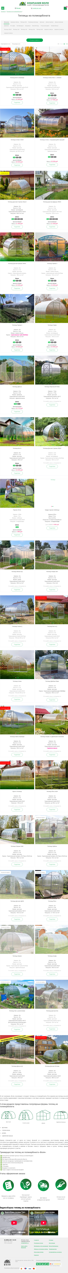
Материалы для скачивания (41, 1246)
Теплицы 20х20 (7, 29)
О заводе (36, 1240)
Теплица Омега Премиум (17, 736)
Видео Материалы (53, 1246)
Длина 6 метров (59, 22)
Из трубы (12, 25)
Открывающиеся (45, 25)
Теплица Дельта (17, 386)
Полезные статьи (38, 1243)
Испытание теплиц (38, 1252)
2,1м (17, 527)
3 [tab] (53, 136)
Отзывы (51, 1240)
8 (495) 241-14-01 (37, 8)
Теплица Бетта (17, 448)
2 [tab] (17, 321)
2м (12, 219)
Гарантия (36, 1255)
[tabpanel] (17, 61)
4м (14, 94)
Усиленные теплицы (33, 22)
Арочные (42, 22)
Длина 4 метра (49, 22)
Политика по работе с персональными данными (48, 1260)
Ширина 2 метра (48, 29)
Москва (18, 8)
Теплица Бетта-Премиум (17, 77)
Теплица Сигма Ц (17, 626)
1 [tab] (15, 198)
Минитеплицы (35, 25)
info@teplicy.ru (25, 1243)
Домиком (6, 25)
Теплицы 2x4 (16, 29)
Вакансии (23, 1247)
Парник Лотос (17, 510)
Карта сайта (24, 1246)
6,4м (19, 403)
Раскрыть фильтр (35, 40)
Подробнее (17, 102)
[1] (17, 123)
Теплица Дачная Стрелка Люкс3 (17, 202)
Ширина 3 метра (8, 33)
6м (17, 94)
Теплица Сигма (17, 681)
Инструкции (52, 1243)
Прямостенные (54, 25)
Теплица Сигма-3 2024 (17, 140)
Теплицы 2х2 (24, 29)
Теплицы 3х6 (32, 29)
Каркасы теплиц (15, 22)
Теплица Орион (17, 956)
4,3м (15, 403)
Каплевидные (20, 25)
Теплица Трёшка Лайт (17, 846)
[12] (17, 308)
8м (20, 94)
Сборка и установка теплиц (41, 1249)
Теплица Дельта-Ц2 (17, 1066)
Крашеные (27, 25)
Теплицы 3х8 (39, 29)
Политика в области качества (11, 1268)
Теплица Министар (17, 571)
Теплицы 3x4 (23, 22)
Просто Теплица (17, 791)
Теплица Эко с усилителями (17, 1011)
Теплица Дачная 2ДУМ (17, 901)
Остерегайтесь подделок (55, 1252)
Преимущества (53, 1249)
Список (61, 43)
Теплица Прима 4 (17, 325)
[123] (17, 246)
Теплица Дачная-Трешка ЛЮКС (17, 263)
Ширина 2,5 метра (59, 29)
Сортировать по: (5, 43)
